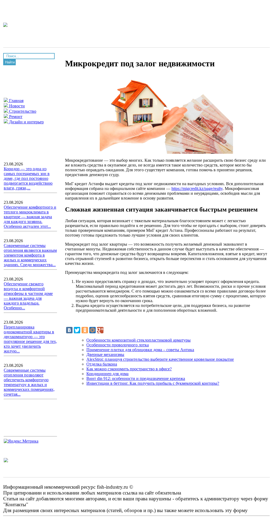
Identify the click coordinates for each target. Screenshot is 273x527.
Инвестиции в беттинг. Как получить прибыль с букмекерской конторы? (152, 383)
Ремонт (15, 116)
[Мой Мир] (92, 330)
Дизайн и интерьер (26, 122)
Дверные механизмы (105, 354)
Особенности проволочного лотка (117, 345)
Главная (15, 100)
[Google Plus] (100, 330)
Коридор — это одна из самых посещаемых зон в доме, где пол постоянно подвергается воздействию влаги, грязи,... (28, 178)
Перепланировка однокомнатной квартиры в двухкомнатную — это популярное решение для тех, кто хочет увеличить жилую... (30, 339)
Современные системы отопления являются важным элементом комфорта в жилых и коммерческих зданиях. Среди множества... (30, 255)
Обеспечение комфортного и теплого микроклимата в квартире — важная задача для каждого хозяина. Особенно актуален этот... (30, 217)
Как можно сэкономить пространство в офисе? (129, 369)
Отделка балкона (101, 364)
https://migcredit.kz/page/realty (197, 188)
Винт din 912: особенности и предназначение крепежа (135, 378)
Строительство (22, 111)
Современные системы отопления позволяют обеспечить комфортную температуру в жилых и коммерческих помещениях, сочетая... (29, 382)
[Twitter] (77, 330)
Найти (10, 62)
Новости (16, 106)
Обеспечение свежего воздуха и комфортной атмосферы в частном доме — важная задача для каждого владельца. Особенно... (28, 296)
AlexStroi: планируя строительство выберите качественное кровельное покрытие (160, 359)
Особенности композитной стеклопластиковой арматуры (138, 340)
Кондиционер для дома (107, 373)
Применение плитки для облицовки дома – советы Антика (140, 349)
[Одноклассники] (85, 330)
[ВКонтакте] (69, 330)
